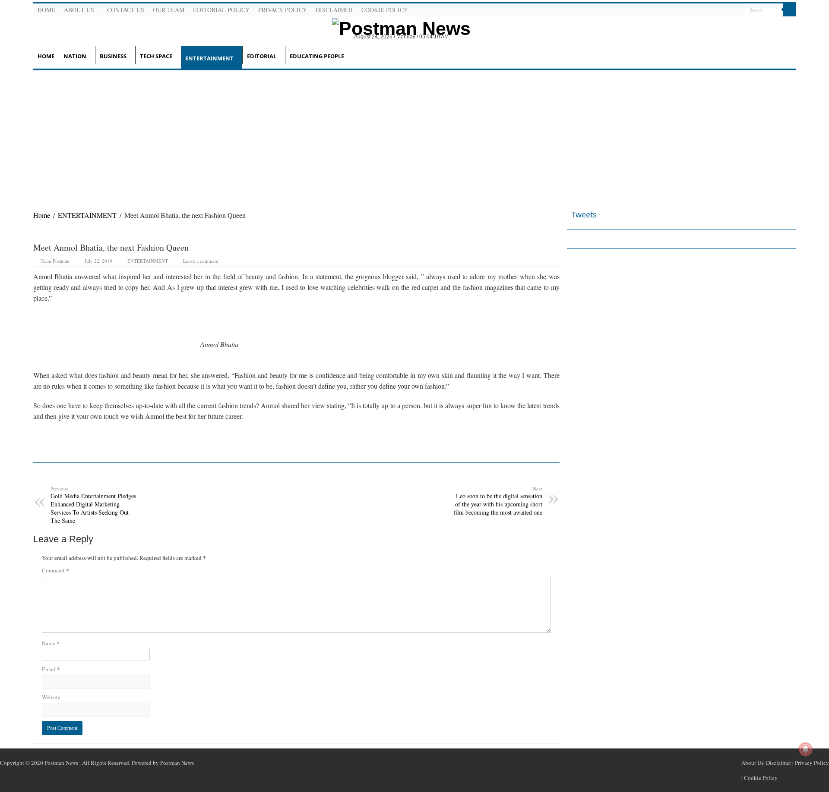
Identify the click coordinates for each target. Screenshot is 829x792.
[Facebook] (705, 10)
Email (51, 669)
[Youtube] (726, 10)
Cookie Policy (384, 10)
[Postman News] (394, 27)
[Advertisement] (414, 135)
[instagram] (736, 10)
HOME (46, 56)
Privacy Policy (282, 10)
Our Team (168, 10)
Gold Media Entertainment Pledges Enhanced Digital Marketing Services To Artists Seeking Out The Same (93, 505)
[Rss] (695, 10)
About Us (79, 10)
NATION (74, 56)
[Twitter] (716, 10)
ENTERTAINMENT (209, 58)
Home (46, 10)
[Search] (789, 9)
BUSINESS (113, 56)
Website (51, 697)
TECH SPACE (156, 56)
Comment (55, 570)
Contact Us (125, 10)
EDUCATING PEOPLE (317, 56)
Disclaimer (334, 10)
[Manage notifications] (806, 749)
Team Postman (55, 261)
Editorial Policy (221, 10)
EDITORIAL (261, 56)
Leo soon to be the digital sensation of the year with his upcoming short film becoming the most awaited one (498, 500)
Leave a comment (200, 261)
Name (51, 643)
